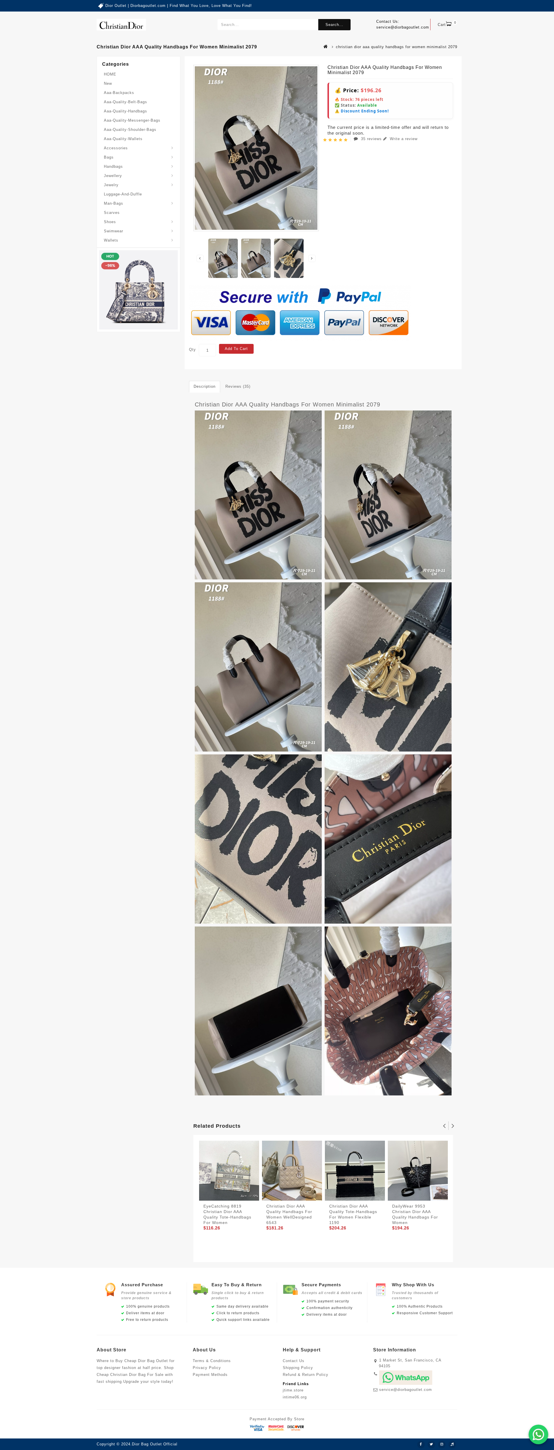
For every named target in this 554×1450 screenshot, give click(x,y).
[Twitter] (431, 1444)
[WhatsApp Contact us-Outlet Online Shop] (538, 1434)
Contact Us (293, 1361)
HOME (110, 74)
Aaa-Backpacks (119, 93)
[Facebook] (421, 1444)
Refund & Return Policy (305, 1374)
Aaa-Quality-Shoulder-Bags (130, 129)
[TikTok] (452, 1444)
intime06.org (295, 1397)
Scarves (112, 212)
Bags (109, 157)
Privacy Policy (207, 1368)
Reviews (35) (237, 386)
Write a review (403, 139)
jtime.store (293, 1390)
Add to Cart (236, 349)
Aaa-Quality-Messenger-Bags (132, 120)
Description (205, 386)
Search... (334, 24)
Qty (192, 349)
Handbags (113, 166)
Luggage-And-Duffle (123, 194)
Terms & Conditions (212, 1361)
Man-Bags (113, 203)
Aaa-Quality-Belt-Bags (125, 102)
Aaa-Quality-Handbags (125, 111)
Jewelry (111, 185)
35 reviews (371, 139)
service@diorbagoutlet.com (405, 1389)
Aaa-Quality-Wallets (123, 139)
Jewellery (113, 176)
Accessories (116, 148)
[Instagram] (442, 1444)
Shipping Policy (298, 1368)
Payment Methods (210, 1374)
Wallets (111, 240)
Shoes (110, 222)
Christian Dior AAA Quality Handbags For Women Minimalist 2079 (287, 404)
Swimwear (113, 231)
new (108, 83)
